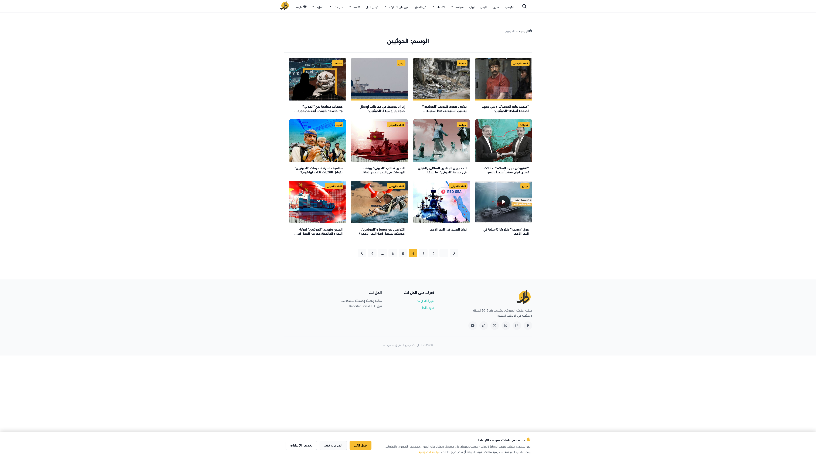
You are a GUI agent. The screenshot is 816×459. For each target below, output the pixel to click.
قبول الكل (360, 445)
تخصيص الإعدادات (301, 445)
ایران (472, 6)
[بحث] (524, 6)
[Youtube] (472, 325)
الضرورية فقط (333, 445)
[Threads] (506, 325)
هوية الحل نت (425, 300)
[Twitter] (494, 325)
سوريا (496, 6)
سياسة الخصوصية (429, 451)
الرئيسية (509, 6)
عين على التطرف (399, 6)
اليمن (483, 6)
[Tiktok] (483, 325)
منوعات (338, 6)
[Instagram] (517, 325)
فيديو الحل (372, 6)
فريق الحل (427, 307)
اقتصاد (441, 6)
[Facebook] (528, 325)
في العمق (420, 6)
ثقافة (357, 6)
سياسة (459, 6)
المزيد (320, 6)
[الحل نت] (284, 6)
